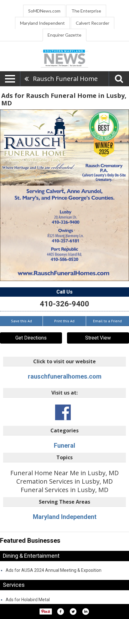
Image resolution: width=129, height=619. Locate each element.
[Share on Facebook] (60, 611)
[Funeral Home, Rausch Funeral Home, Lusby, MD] (64, 195)
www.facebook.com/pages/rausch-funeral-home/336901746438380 (63, 412)
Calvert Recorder (92, 23)
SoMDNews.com (44, 10)
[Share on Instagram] (85, 611)
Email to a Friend (107, 321)
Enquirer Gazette (64, 35)
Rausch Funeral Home (65, 78)
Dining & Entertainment (31, 555)
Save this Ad (21, 321)
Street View (98, 338)
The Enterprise (86, 10)
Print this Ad (64, 321)
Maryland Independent (42, 23)
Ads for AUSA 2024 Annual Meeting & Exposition (53, 570)
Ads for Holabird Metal (28, 599)
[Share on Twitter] (73, 611)
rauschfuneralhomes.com (64, 376)
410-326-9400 (64, 303)
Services (14, 584)
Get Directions (31, 338)
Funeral (64, 445)
